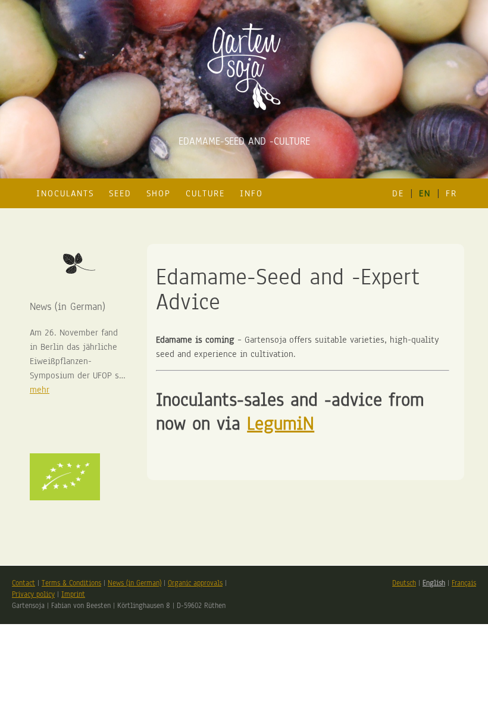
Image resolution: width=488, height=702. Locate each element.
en (425, 193)
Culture (205, 193)
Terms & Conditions (71, 583)
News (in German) (134, 583)
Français (464, 583)
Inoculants (65, 193)
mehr (39, 390)
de (398, 193)
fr (451, 193)
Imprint (73, 594)
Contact (23, 583)
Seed (120, 193)
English (434, 583)
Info (251, 193)
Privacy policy (33, 594)
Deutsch (404, 583)
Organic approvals (195, 583)
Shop (158, 193)
